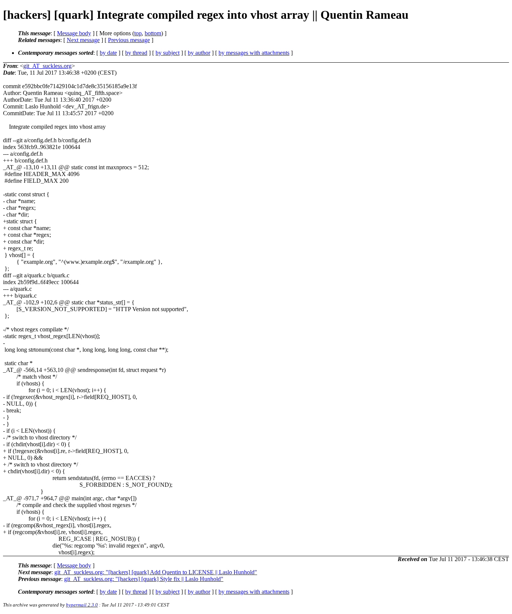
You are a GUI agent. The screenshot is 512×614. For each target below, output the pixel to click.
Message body (74, 33)
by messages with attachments (254, 53)
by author (199, 53)
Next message (83, 40)
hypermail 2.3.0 (82, 605)
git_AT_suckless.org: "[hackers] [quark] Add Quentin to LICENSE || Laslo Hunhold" (155, 572)
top (138, 33)
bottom (153, 33)
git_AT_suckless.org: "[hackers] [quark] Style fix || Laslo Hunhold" (143, 579)
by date (108, 53)
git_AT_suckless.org (47, 66)
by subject (168, 53)
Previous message (129, 40)
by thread (136, 53)
